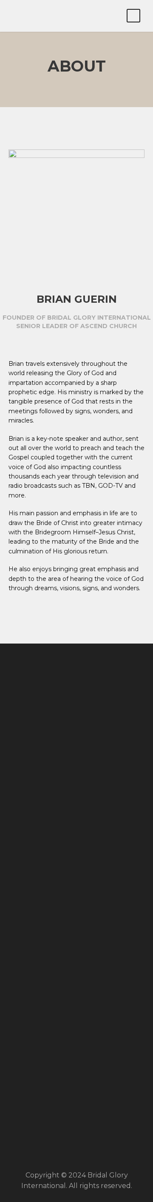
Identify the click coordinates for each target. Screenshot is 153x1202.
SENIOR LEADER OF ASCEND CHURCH (76, 326)
